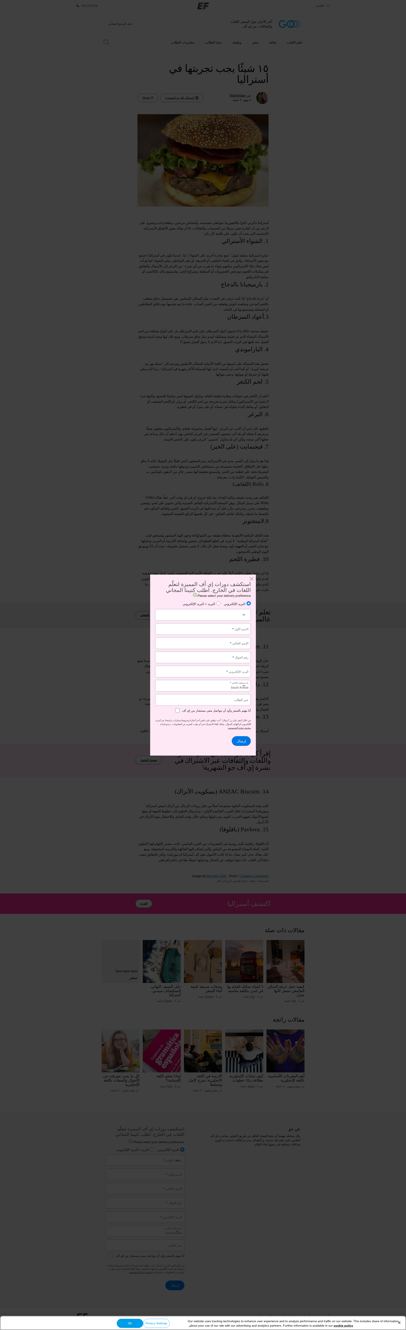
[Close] (399, 1322)
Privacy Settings (156, 1323)
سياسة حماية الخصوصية (239, 728)
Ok (130, 1323)
